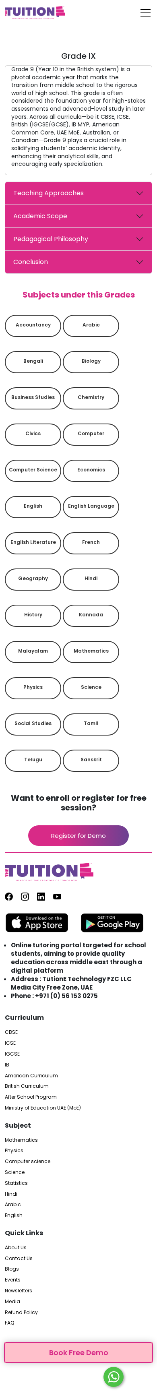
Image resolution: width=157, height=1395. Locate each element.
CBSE (11, 1032)
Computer (91, 433)
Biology (91, 361)
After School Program (31, 1097)
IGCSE (12, 1054)
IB (7, 1065)
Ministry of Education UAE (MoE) (43, 1108)
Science (91, 687)
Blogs (12, 1269)
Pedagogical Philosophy (50, 239)
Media (12, 1301)
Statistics (16, 1183)
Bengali (33, 361)
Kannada (91, 614)
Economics (91, 469)
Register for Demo (78, 835)
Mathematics (91, 650)
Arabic (91, 324)
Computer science (33, 469)
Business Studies (33, 397)
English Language (91, 505)
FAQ (9, 1323)
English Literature (33, 542)
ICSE (10, 1043)
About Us (16, 1247)
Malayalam (33, 650)
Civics (33, 433)
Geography (33, 578)
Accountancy (33, 324)
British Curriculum (27, 1086)
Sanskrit (91, 759)
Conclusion (30, 262)
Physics (33, 687)
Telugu (33, 759)
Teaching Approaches (48, 193)
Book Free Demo (78, 1352)
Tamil (91, 723)
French (91, 542)
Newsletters (18, 1291)
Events (13, 1280)
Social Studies (33, 723)
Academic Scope (40, 216)
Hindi (91, 578)
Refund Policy (21, 1312)
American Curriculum (31, 1076)
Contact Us (19, 1258)
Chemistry (91, 397)
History (33, 614)
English (33, 505)
